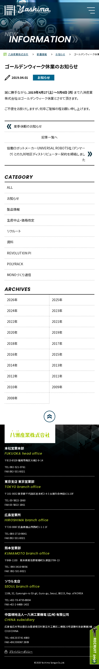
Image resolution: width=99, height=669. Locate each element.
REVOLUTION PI (19, 253)
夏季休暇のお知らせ (28, 126)
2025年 (57, 299)
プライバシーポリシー (21, 651)
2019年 (57, 332)
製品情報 (13, 209)
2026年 (12, 299)
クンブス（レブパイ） (22, 47)
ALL (10, 187)
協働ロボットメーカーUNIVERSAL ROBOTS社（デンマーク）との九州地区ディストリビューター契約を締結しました (46, 154)
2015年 (57, 354)
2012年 (12, 376)
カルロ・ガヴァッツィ (23, 36)
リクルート (14, 231)
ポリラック (16, 58)
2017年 (57, 343)
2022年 (12, 321)
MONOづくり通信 (19, 274)
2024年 (12, 310)
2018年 (12, 343)
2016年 (12, 354)
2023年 (57, 310)
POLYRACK (15, 264)
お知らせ (13, 198)
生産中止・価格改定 (20, 220)
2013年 (57, 365)
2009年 (57, 387)
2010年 (12, 387)
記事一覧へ (49, 137)
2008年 (12, 398)
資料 (10, 242)
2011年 (57, 376)
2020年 (12, 332)
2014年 (12, 365)
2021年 (57, 321)
